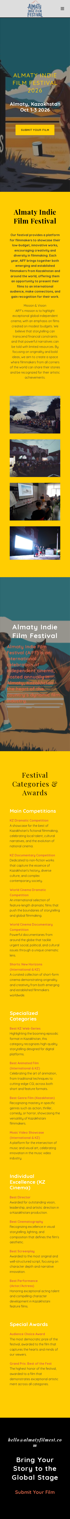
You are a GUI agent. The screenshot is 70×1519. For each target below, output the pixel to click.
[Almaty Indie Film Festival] (35, 8)
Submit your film (35, 1492)
